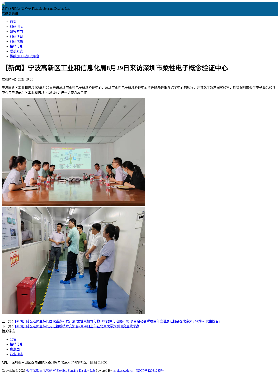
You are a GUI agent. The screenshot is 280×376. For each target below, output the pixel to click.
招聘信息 (16, 46)
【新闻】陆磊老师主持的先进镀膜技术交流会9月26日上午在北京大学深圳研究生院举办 (77, 326)
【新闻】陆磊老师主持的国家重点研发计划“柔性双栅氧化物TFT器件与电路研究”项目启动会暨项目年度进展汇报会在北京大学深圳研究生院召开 (118, 321)
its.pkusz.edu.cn (123, 370)
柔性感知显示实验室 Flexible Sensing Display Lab (60, 370)
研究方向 (16, 31)
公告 (13, 339)
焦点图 (15, 349)
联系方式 (16, 51)
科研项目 (16, 36)
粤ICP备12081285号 (150, 370)
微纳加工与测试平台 (24, 56)
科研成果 (16, 41)
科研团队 (16, 26)
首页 (13, 21)
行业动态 (16, 354)
